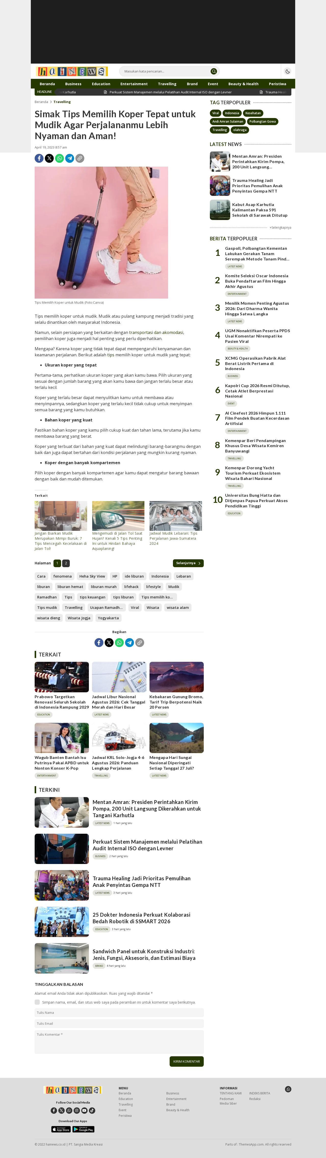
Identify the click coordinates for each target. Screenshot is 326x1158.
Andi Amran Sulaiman (227, 121)
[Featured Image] (101, 233)
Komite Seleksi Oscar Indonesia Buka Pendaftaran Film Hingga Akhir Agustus (256, 281)
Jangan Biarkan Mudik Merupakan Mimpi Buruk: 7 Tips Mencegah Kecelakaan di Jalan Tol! (61, 541)
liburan (43, 586)
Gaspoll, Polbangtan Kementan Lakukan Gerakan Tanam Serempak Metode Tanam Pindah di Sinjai (258, 256)
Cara (41, 576)
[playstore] (83, 1131)
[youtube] (84, 1110)
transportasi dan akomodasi (156, 332)
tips (110, 355)
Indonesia (160, 576)
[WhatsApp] (59, 158)
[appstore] (61, 1131)
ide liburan (134, 576)
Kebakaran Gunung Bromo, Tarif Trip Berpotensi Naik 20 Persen (176, 702)
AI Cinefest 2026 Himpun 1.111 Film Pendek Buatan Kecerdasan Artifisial (257, 418)
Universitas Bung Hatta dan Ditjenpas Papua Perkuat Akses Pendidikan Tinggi (256, 500)
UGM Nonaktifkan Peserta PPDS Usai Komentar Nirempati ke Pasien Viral (257, 336)
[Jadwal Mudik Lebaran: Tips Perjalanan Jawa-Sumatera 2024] (176, 516)
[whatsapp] (69, 1110)
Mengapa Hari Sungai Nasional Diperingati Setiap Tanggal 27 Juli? (172, 762)
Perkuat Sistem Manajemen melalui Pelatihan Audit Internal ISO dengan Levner (147, 845)
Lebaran (183, 576)
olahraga (240, 130)
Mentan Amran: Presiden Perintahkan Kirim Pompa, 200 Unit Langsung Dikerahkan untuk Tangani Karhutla (147, 808)
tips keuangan (92, 597)
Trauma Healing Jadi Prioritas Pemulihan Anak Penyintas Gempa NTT (142, 881)
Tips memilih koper (158, 597)
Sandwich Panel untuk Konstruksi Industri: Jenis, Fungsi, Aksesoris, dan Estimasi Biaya (144, 954)
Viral (135, 607)
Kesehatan (253, 113)
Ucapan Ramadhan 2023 (108, 607)
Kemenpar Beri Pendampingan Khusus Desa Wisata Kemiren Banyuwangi (255, 445)
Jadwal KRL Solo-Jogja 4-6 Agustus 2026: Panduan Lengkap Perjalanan (118, 762)
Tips (68, 597)
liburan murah (104, 586)
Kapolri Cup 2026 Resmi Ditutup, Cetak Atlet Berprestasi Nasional (257, 391)
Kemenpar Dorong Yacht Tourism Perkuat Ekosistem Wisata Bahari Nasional (252, 473)
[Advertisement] (163, 35)
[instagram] (77, 1110)
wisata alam (178, 607)
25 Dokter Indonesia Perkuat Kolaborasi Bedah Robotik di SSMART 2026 (141, 918)
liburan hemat (70, 586)
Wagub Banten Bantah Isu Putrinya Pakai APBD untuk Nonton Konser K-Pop (62, 762)
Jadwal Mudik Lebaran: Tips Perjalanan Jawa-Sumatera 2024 (173, 538)
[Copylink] (79, 158)
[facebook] (54, 1110)
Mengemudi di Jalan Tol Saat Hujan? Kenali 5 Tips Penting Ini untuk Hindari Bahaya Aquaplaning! (117, 541)
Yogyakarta (108, 617)
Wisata (153, 607)
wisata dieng (48, 617)
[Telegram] (69, 158)
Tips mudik (47, 607)
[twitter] (61, 1110)
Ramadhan (47, 597)
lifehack (131, 586)
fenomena (62, 576)
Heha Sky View (92, 576)
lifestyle (153, 586)
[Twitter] (49, 158)
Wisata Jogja (79, 617)
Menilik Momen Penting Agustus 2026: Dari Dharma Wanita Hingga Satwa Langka (257, 308)
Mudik (173, 586)
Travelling (62, 101)
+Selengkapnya (280, 227)
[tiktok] (92, 1110)
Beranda (41, 101)
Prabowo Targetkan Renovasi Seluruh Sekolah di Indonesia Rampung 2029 (62, 702)
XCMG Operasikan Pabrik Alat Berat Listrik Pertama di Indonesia (255, 363)
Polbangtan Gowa (263, 121)
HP (115, 576)
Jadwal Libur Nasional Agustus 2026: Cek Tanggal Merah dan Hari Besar (118, 702)
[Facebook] (39, 158)
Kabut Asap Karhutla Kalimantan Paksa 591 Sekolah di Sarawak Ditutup (260, 209)
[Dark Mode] (287, 71)
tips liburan (123, 597)
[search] (214, 71)
